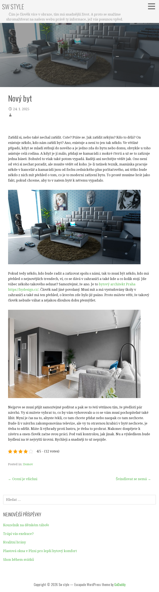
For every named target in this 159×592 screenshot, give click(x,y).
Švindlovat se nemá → (133, 479)
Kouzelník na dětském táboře (26, 525)
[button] (153, 6)
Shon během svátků (18, 560)
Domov (28, 464)
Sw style (13, 6)
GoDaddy (119, 584)
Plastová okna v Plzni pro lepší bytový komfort (40, 551)
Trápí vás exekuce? (18, 534)
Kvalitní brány (14, 542)
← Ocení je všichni (22, 479)
